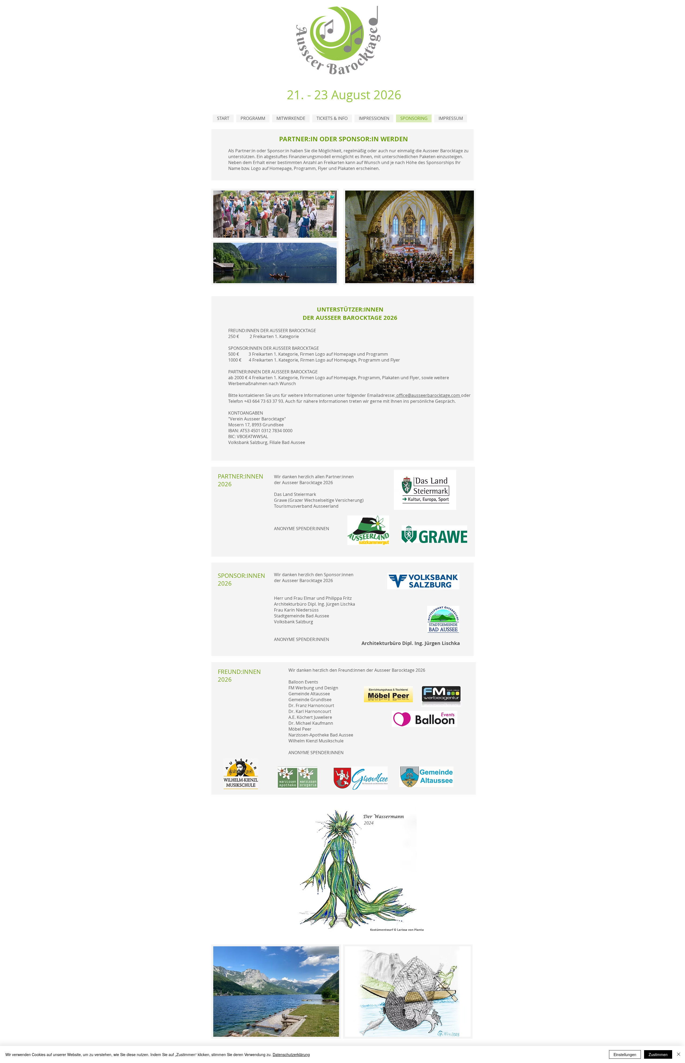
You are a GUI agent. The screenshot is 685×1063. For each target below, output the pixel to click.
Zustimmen (658, 1054)
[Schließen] (678, 1054)
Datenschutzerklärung (291, 1054)
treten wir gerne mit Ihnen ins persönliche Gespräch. (402, 401)
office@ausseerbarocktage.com (428, 395)
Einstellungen (625, 1054)
